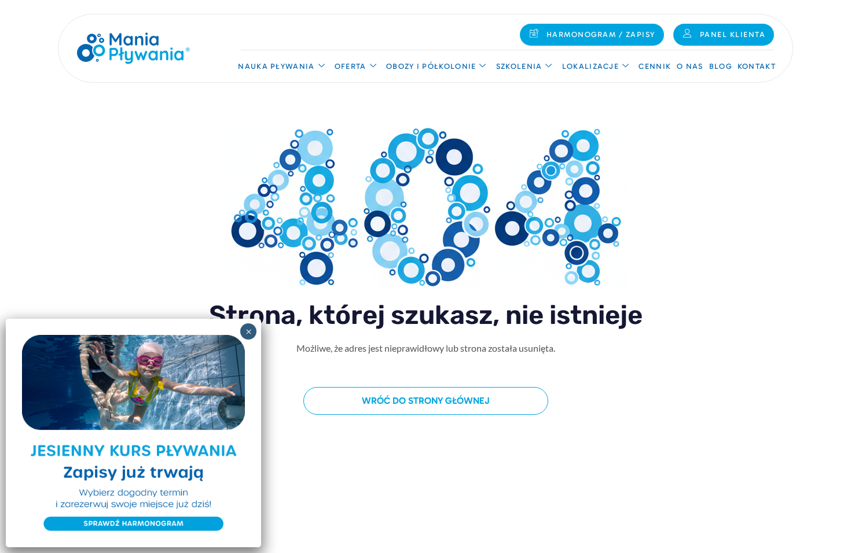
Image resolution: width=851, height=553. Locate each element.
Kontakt (757, 66)
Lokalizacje (590, 66)
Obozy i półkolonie (431, 66)
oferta (350, 66)
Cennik (655, 66)
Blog (720, 66)
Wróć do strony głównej (426, 400)
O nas (690, 66)
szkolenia (519, 66)
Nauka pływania (276, 66)
